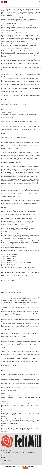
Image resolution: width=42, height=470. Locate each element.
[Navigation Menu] (40, 2)
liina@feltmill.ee (7, 460)
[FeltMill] (4, 2)
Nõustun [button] (25, 468)
